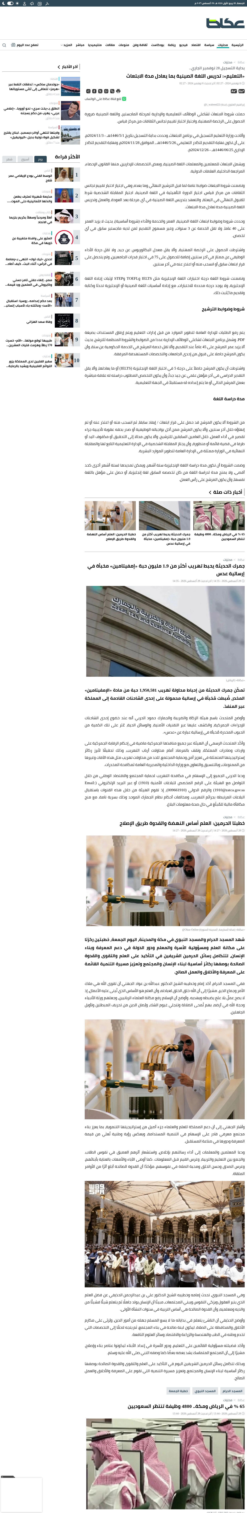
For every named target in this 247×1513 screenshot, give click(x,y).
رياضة (172, 45)
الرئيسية (238, 45)
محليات (223, 45)
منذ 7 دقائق (52, 142)
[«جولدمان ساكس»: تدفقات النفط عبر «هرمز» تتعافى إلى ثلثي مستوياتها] (70, 86)
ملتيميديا (95, 45)
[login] (24, 3)
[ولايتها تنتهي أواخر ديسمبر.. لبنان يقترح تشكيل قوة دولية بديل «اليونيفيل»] (70, 134)
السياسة (53, 127)
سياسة (209, 45)
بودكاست (157, 45)
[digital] (47, 3)
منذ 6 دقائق (52, 118)
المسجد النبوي (205, 1391)
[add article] (39, 3)
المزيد (67, 45)
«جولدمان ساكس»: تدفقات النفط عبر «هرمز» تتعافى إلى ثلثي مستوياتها (33, 86)
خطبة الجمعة (178, 1391)
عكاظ (239, 62)
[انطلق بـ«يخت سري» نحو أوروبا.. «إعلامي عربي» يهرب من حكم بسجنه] (70, 110)
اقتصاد (196, 45)
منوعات (123, 45)
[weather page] (32, 3)
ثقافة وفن (140, 45)
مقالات (110, 45)
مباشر (80, 45)
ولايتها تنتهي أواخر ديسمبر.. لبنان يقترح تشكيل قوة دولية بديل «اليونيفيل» (31, 134)
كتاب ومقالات (43, 212)
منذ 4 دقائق (52, 94)
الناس (47, 171)
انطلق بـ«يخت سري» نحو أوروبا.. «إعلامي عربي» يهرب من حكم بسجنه (31, 110)
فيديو (183, 45)
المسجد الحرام (232, 1391)
